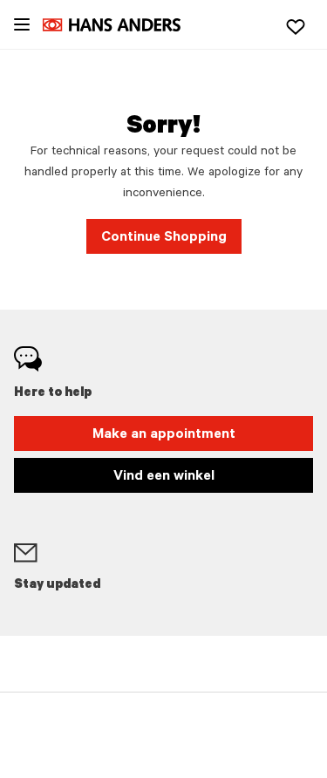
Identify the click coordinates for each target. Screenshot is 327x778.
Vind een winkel (164, 477)
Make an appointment (163, 435)
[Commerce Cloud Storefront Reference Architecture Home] (120, 25)
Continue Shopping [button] (164, 238)
